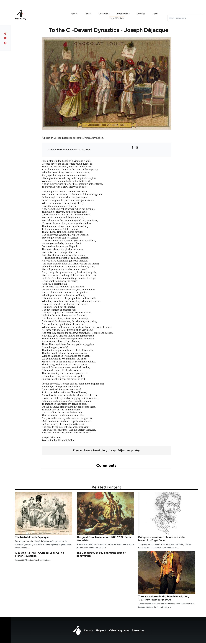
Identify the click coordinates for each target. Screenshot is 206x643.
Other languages (119, 630)
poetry (135, 450)
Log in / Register (116, 18)
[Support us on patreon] (5, 38)
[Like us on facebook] (5, 42)
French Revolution (94, 450)
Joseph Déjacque (119, 450)
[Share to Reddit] (137, 147)
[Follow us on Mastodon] (5, 33)
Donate (88, 630)
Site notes (138, 630)
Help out (101, 630)
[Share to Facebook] (132, 147)
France (77, 450)
